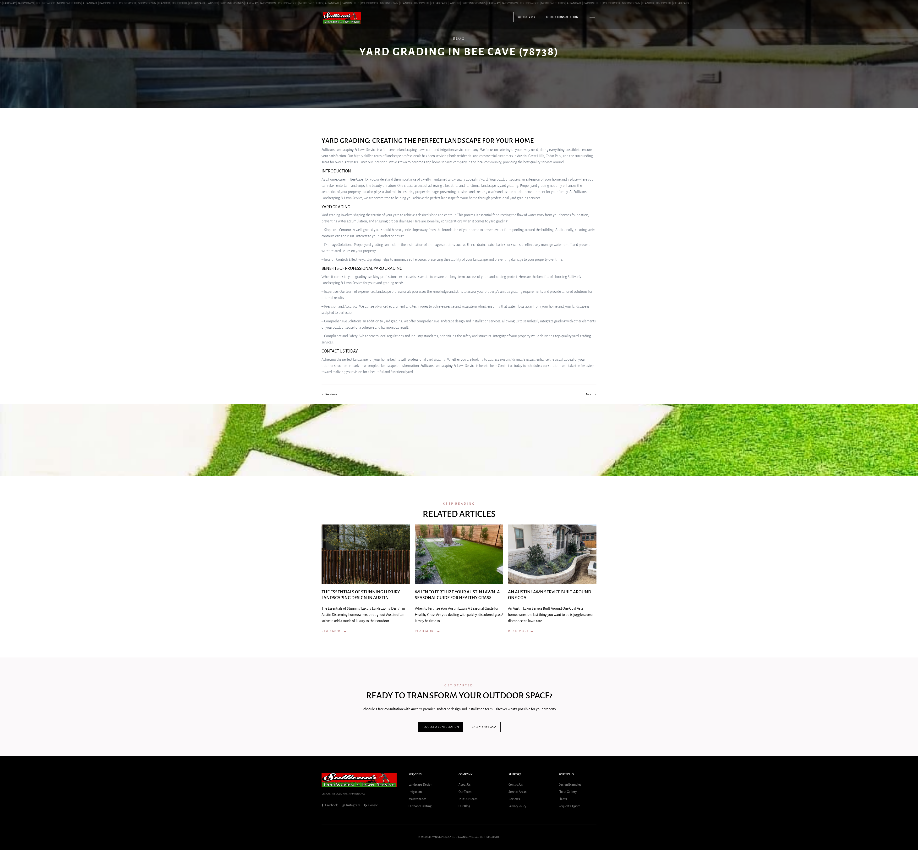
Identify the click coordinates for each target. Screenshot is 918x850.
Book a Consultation (562, 17)
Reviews (514, 799)
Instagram (353, 805)
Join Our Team (468, 799)
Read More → (334, 631)
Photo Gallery (567, 792)
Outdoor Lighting (420, 806)
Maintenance (417, 799)
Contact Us (515, 785)
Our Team (465, 792)
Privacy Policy (517, 806)
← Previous (329, 394)
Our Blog (464, 806)
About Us (464, 785)
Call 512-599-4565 (484, 726)
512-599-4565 (526, 17)
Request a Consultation (440, 726)
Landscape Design (420, 785)
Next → (591, 394)
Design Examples (569, 785)
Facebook (331, 805)
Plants (562, 799)
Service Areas (517, 792)
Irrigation (415, 792)
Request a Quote (569, 806)
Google (373, 805)
